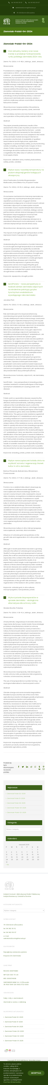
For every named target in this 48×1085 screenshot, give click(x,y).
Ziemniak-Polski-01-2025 (14, 1041)
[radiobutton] (24, 54)
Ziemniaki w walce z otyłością (14, 1002)
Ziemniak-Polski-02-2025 (16, 812)
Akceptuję (36, 1073)
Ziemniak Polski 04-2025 (16, 803)
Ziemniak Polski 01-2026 (16, 798)
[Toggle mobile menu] (43, 19)
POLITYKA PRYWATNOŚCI (12, 1082)
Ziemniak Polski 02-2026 (16, 793)
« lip (7, 864)
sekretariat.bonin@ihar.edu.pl (14, 938)
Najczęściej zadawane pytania (15, 952)
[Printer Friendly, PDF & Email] (10, 1050)
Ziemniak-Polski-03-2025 (16, 808)
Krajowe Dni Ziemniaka (12, 956)
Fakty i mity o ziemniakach (13, 998)
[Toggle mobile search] (43, 21)
